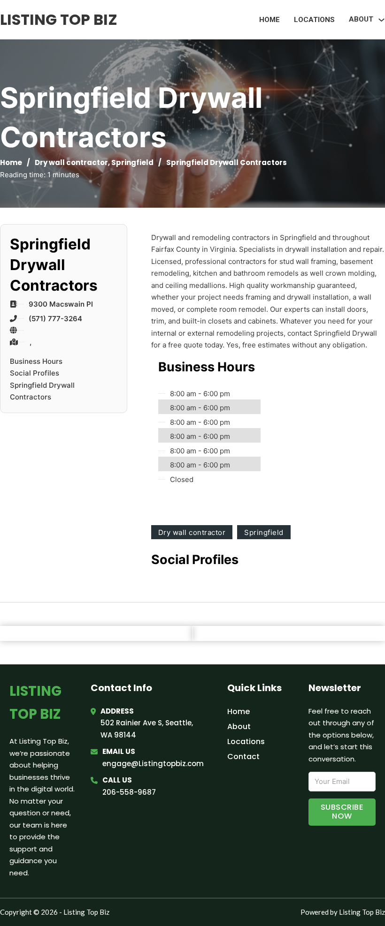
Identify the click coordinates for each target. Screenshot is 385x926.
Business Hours (36, 361)
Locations (314, 19)
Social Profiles (34, 373)
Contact (243, 756)
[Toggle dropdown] (381, 19)
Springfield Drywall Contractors (42, 391)
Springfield (132, 162)
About (239, 726)
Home (269, 19)
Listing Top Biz (58, 19)
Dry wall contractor (71, 162)
